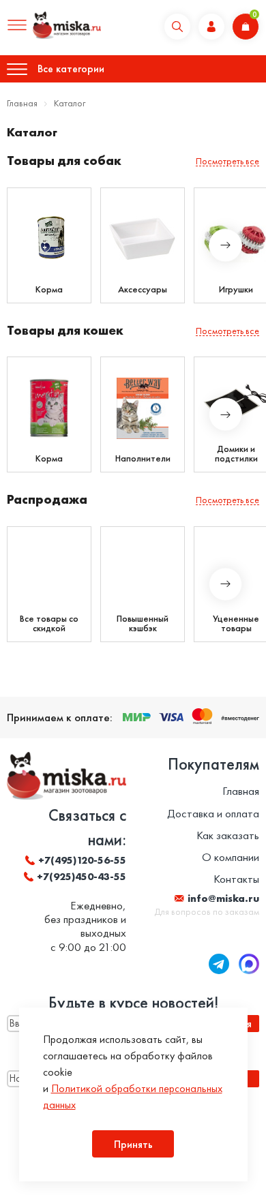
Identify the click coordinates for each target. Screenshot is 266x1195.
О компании (230, 856)
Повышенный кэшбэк (142, 623)
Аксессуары (142, 289)
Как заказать (227, 835)
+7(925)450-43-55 (81, 876)
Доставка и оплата (213, 813)
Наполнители (143, 458)
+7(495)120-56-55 (82, 860)
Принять (133, 1144)
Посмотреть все (227, 161)
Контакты (236, 878)
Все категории (71, 68)
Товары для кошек (65, 330)
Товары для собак (64, 160)
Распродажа (47, 499)
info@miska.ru (223, 898)
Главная (22, 103)
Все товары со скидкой (49, 623)
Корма (49, 289)
